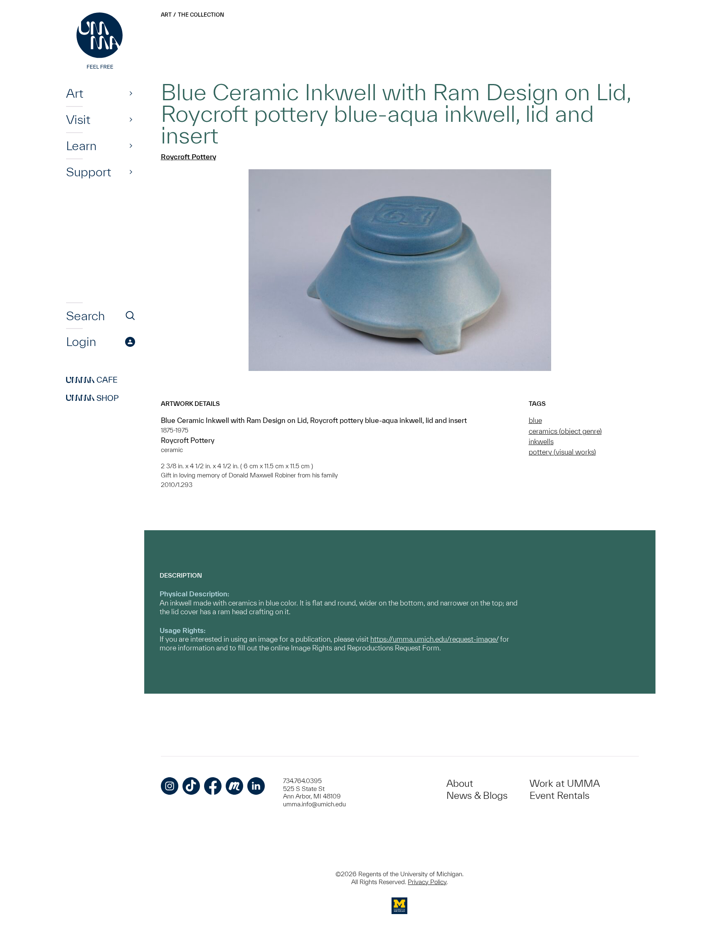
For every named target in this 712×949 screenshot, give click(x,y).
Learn (81, 145)
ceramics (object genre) (565, 431)
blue (535, 420)
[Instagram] (169, 786)
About (459, 783)
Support (88, 172)
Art (74, 93)
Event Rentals (559, 795)
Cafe (92, 380)
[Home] (100, 41)
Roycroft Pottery (188, 157)
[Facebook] (213, 786)
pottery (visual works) (562, 452)
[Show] (131, 93)
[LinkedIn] (256, 786)
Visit (78, 119)
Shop (92, 398)
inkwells (541, 441)
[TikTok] (191, 786)
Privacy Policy (427, 881)
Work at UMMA (565, 783)
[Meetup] (234, 786)
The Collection (201, 15)
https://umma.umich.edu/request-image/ (434, 639)
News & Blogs (477, 795)
